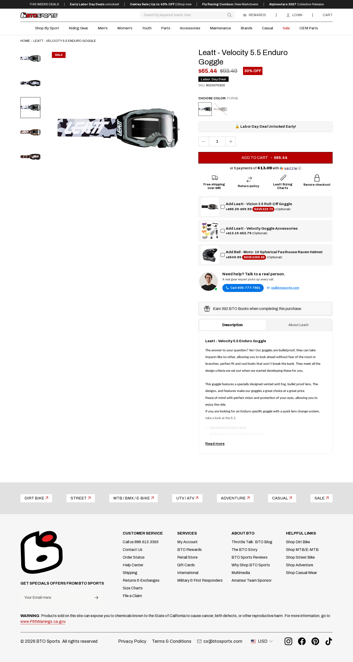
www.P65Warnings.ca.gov (42, 621)
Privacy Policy (132, 641)
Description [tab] (232, 325)
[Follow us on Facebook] (302, 641)
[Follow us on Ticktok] (329, 641)
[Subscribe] (96, 597)
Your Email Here (37, 597)
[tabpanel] (265, 392)
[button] (265, 168)
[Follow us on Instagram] (288, 641)
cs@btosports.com (285, 288)
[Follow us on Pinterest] (315, 641)
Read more (215, 444)
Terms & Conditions (171, 641)
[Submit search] (229, 15)
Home (25, 41)
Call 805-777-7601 (245, 288)
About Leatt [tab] (298, 325)
